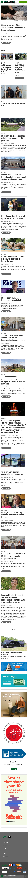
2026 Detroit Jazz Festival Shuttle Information (11, 653)
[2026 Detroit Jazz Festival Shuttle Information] (14, 643)
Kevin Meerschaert (4, 143)
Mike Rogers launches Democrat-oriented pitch (11, 299)
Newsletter (14, 762)
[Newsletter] (14, 753)
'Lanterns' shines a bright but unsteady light (13, 104)
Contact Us (5, 850)
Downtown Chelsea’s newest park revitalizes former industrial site (12, 258)
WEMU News (3, 22)
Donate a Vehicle (6, 845)
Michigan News (4, 295)
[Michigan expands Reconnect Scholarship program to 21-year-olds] (13, 124)
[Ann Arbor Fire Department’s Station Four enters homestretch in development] (13, 324)
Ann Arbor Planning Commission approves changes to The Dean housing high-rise (13, 380)
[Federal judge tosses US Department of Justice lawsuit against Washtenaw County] (13, 163)
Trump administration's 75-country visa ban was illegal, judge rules (6, 67)
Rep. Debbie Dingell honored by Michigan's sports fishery (13, 217)
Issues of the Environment (6, 593)
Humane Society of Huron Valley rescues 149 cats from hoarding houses (13, 27)
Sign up (14, 769)
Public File (5, 853)
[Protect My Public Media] (14, 666)
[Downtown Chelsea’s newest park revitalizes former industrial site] (13, 245)
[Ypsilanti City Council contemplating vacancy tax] (13, 460)
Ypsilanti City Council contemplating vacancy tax (12, 473)
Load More (14, 629)
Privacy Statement (7, 848)
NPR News (3, 62)
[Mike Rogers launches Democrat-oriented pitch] (13, 286)
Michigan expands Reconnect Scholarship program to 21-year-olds (13, 138)
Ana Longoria (3, 33)
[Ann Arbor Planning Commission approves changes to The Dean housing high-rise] (13, 365)
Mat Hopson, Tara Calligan (6, 435)
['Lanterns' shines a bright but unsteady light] (14, 92)
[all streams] (26, 876)
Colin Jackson (4, 303)
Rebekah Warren (4, 605)
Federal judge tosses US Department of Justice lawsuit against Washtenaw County (13, 177)
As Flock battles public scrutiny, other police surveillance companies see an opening (20, 68)
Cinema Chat (3, 418)
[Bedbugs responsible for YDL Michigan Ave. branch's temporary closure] (13, 542)
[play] (2, 876)
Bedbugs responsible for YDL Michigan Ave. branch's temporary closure (13, 556)
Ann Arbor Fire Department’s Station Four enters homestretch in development (13, 337)
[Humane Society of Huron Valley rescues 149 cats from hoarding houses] (14, 12)
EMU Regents (5, 856)
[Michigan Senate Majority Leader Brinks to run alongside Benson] (13, 501)
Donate (24, 2)
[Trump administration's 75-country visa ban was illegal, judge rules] (7, 56)
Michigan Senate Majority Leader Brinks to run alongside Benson (13, 514)
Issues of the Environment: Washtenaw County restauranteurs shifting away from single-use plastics (13, 598)
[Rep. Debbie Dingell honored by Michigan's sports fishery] (13, 204)
